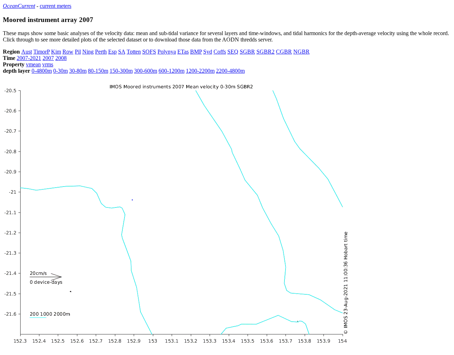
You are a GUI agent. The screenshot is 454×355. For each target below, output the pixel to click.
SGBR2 (265, 52)
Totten (134, 52)
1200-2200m (200, 71)
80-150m (98, 71)
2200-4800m (230, 71)
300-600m (145, 71)
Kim (56, 52)
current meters (55, 6)
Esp (112, 52)
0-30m (60, 71)
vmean (33, 64)
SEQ (232, 52)
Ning (88, 52)
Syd (207, 52)
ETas (183, 52)
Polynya (166, 52)
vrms (47, 64)
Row (67, 52)
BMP (196, 52)
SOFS (149, 52)
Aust (26, 52)
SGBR (247, 52)
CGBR (284, 52)
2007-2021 (29, 58)
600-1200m (171, 71)
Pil (78, 52)
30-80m (78, 71)
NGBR (301, 52)
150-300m (121, 71)
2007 (48, 58)
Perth (101, 52)
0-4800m (42, 71)
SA (121, 52)
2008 (61, 58)
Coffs (220, 52)
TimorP (41, 52)
